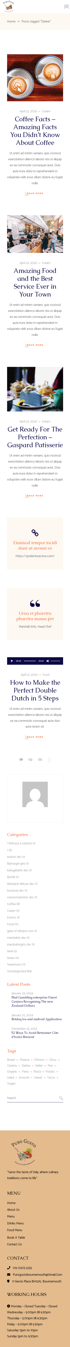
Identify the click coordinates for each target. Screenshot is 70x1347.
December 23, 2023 (24, 1028)
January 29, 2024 (22, 993)
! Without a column (19, 843)
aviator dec (14, 857)
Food (46, 674)
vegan (11, 1083)
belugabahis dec (17, 870)
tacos (51, 1077)
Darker (26, 1065)
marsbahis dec (16, 937)
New (10, 951)
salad (10, 1077)
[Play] (11, 660)
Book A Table (16, 1237)
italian (39, 1065)
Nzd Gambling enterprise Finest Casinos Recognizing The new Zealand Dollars (34, 1001)
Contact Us (14, 1244)
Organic (12, 1071)
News (11, 958)
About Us (13, 1209)
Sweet (38, 1077)
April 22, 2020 (28, 111)
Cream (46, 111)
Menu (11, 1216)
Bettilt (11, 877)
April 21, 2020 (29, 674)
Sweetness (14, 964)
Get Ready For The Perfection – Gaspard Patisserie (35, 437)
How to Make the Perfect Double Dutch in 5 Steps (35, 690)
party (25, 1071)
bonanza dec (15, 890)
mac (50, 1065)
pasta (37, 1071)
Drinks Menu (15, 1223)
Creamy (12, 1065)
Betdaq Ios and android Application (37, 1019)
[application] (35, 661)
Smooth (24, 1077)
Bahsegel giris (16, 863)
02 (30, 759)
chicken (39, 1059)
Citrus (53, 1059)
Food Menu (14, 1230)
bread (11, 1059)
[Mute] (47, 660)
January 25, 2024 (22, 1015)
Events (11, 917)
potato (50, 1071)
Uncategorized (16, 971)
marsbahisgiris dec (19, 944)
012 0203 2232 (22, 1268)
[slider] (56, 660)
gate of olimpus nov (20, 931)
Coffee (11, 904)
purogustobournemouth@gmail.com (37, 1274)
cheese (24, 1059)
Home (11, 1203)
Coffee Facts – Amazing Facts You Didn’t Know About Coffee (35, 131)
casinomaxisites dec (20, 897)
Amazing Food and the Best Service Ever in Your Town (35, 282)
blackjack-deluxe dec (20, 884)
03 (40, 759)
